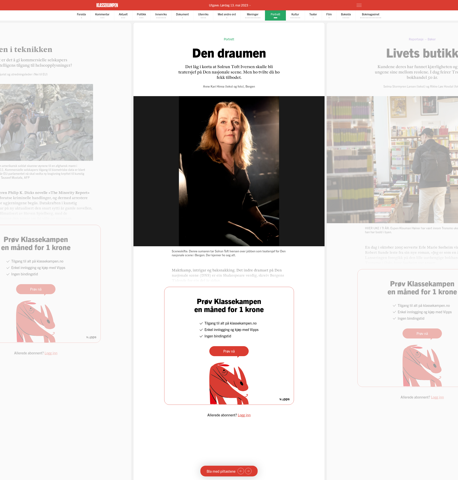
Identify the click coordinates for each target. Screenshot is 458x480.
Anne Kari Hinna (213, 86)
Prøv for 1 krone (338, 5)
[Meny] (359, 5)
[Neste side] (248, 471)
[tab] (81, 15)
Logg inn (244, 415)
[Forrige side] (241, 471)
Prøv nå (229, 351)
